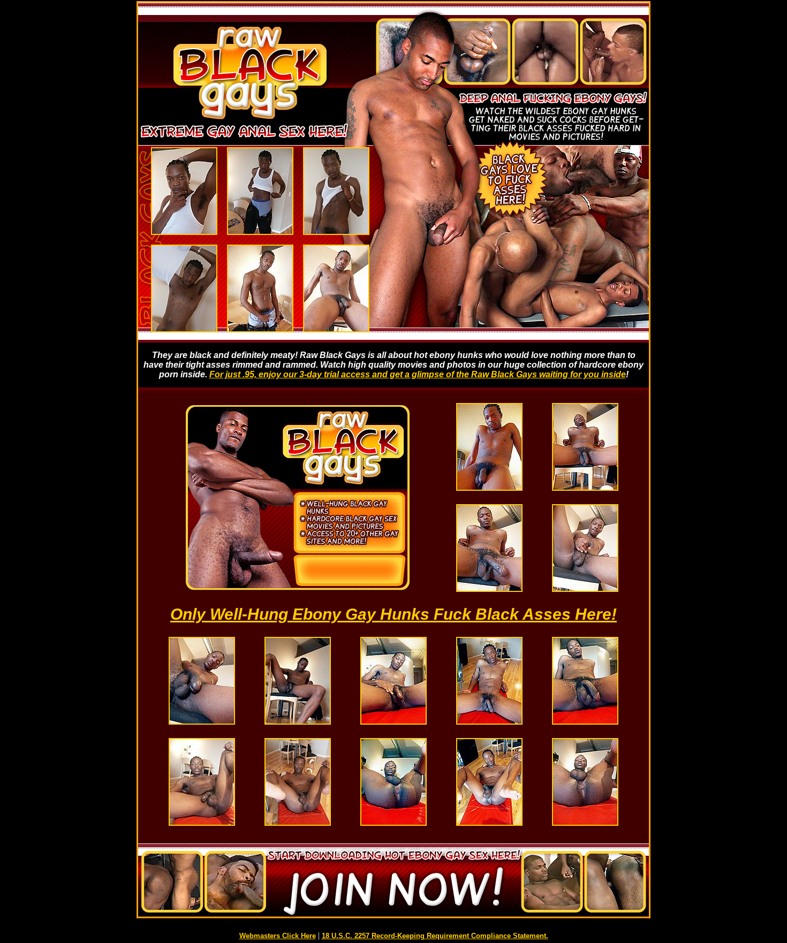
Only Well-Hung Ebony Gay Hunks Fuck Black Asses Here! (393, 614)
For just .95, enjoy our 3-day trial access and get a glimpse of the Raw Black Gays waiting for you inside (417, 374)
